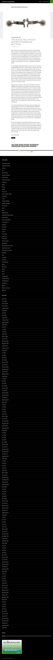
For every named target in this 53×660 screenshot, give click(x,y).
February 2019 (5, 472)
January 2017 (4, 531)
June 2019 (4, 463)
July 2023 (4, 352)
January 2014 (4, 616)
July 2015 (4, 573)
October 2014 (5, 594)
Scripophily (4, 257)
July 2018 (4, 489)
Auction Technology (6, 179)
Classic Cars (4, 191)
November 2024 (5, 320)
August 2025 (4, 310)
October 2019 (5, 453)
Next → (32, 151)
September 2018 (5, 484)
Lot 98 (12, 66)
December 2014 (5, 590)
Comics (3, 198)
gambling (27, 144)
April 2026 (4, 298)
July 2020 (4, 432)
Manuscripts (4, 236)
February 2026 (5, 303)
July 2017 (4, 517)
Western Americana (6, 287)
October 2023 (5, 345)
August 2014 (4, 599)
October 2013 (5, 623)
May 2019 (4, 465)
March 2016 (4, 554)
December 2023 (5, 341)
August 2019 (4, 458)
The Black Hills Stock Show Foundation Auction (23, 42)
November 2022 (5, 369)
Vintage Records (5, 280)
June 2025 (4, 312)
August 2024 (4, 324)
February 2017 (5, 529)
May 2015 (4, 578)
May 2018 (4, 493)
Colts (17, 144)
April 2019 (4, 468)
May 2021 (4, 409)
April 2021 (4, 411)
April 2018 (4, 496)
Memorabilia (4, 238)
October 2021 (5, 397)
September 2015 (5, 569)
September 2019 (5, 456)
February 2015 (5, 585)
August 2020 (4, 430)
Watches (3, 285)
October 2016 (5, 538)
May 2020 (4, 437)
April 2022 (4, 383)
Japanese (4, 229)
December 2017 (5, 505)
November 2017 (5, 507)
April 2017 (4, 524)
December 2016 (5, 533)
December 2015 (5, 561)
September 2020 (5, 428)
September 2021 (5, 399)
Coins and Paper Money (7, 193)
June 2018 (4, 491)
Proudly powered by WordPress (7, 658)
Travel (3, 273)
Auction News (5, 177)
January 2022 (4, 390)
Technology (4, 266)
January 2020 (4, 446)
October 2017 (5, 510)
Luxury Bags (4, 233)
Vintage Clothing (5, 278)
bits (13, 144)
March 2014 (4, 611)
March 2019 (4, 470)
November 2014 (5, 592)
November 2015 (5, 564)
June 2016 (4, 547)
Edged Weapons (5, 212)
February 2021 (5, 416)
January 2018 (4, 503)
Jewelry (3, 231)
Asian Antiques (5, 172)
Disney (3, 208)
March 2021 (4, 413)
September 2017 (5, 512)
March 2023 (4, 359)
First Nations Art (5, 222)
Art (2, 170)
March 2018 (4, 498)
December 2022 (5, 366)
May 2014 (4, 606)
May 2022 (4, 381)
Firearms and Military (16, 37)
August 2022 (4, 376)
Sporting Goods (5, 262)
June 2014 (4, 604)
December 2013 (5, 618)
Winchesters (33, 146)
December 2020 (5, 421)
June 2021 (4, 406)
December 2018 (5, 477)
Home (40, 1)
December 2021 (5, 392)
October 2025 (5, 305)
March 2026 (4, 301)
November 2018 (5, 479)
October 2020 (5, 425)
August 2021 (4, 402)
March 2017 (4, 526)
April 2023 (4, 357)
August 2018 (4, 486)
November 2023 (5, 343)
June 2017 (4, 519)
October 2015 (5, 566)
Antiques (4, 168)
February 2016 (5, 557)
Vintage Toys (4, 283)
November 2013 (5, 620)
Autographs (4, 182)
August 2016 (4, 543)
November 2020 (5, 423)
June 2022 (4, 378)
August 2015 (4, 571)
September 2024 (5, 322)
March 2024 (4, 334)
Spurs (28, 146)
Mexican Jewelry (5, 240)
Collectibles (4, 196)
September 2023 (5, 348)
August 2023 (4, 350)
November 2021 (5, 395)
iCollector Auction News (8, 1)
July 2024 (4, 327)
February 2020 (5, 444)
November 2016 (5, 536)
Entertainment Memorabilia (7, 215)
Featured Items (5, 217)
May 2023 (4, 355)
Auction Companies (6, 175)
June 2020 (4, 435)
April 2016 (4, 552)
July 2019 (4, 460)
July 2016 (4, 545)
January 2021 (4, 418)
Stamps (3, 264)
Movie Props (4, 243)
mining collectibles (34, 144)
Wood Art (4, 290)
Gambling (4, 224)
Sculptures (4, 259)
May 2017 (4, 522)
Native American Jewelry (7, 250)
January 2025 (4, 317)
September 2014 (5, 597)
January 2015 (4, 587)
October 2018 (5, 482)
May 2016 (4, 550)
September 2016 (5, 540)
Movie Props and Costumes (7, 245)
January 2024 (4, 338)
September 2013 (5, 625)
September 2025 (5, 308)
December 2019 (5, 449)
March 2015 (4, 583)
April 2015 (4, 580)
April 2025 (4, 315)
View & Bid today (15, 134)
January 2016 (4, 559)
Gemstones (4, 226)
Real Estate (4, 252)
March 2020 (4, 442)
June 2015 (4, 576)
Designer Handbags (6, 203)
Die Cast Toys (4, 205)
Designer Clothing (5, 201)
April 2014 (4, 608)
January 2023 (4, 364)
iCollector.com (46, 1)
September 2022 (5, 374)
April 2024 (4, 331)
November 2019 (5, 451)
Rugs (3, 255)
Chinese (3, 189)
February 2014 (5, 613)
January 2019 (4, 475)
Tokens (3, 271)
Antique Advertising (6, 165)
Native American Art (16, 146)
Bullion (3, 184)
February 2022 (5, 388)
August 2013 (4, 627)
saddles (23, 146)
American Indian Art (6, 163)
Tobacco (3, 269)
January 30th (38, 53)
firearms (21, 144)
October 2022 (5, 371)
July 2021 (4, 404)
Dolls (3, 210)
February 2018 (5, 500)
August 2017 (4, 515)
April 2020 (4, 439)
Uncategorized (5, 276)
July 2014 (4, 601)
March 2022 (4, 385)
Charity (3, 186)
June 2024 (4, 329)
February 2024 (5, 336)
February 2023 (5, 362)
